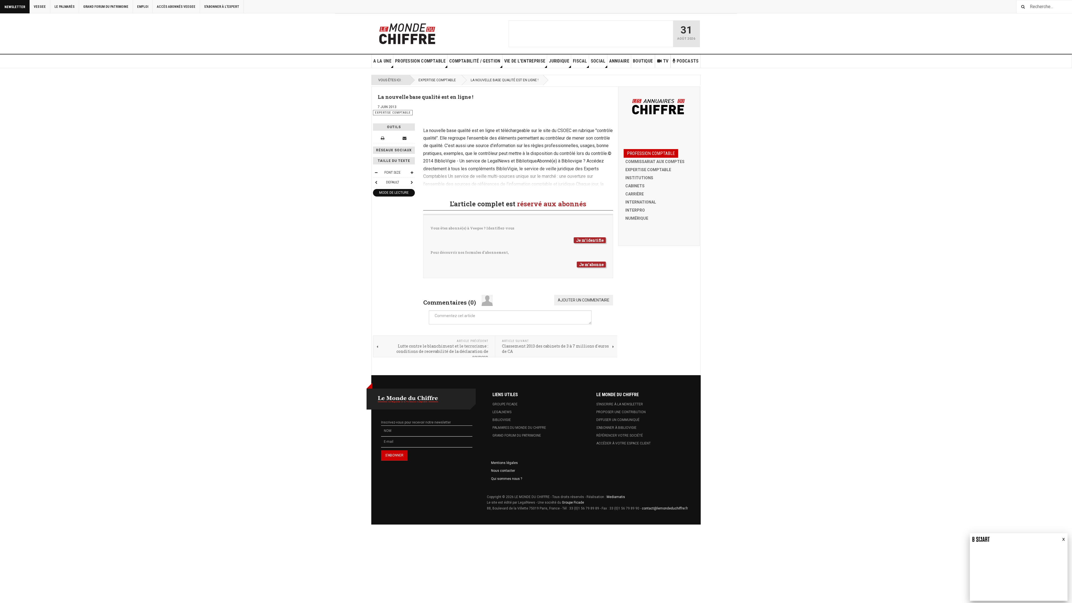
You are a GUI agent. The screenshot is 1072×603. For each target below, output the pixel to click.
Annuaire (619, 61)
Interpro (635, 210)
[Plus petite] (376, 172)
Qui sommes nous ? (506, 479)
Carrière (634, 194)
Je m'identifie (590, 240)
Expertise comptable (437, 80)
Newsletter (14, 7)
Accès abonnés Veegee (176, 7)
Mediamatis (616, 497)
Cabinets (635, 186)
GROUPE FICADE (505, 404)
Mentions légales (504, 463)
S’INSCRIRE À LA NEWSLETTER (619, 404)
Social (598, 61)
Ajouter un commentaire (583, 300)
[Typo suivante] (412, 182)
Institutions (639, 178)
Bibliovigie (501, 420)
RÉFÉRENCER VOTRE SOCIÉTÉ (619, 435)
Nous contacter (503, 471)
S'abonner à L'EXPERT (221, 7)
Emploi (142, 7)
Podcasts (687, 61)
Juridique (559, 61)
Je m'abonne (591, 264)
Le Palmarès (64, 7)
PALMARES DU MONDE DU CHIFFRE (519, 428)
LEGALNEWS (501, 412)
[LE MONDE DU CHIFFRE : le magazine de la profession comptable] (428, 32)
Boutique (643, 61)
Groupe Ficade (573, 502)
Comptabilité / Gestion (475, 61)
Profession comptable (420, 61)
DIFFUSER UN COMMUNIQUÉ (618, 420)
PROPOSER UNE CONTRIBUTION (621, 412)
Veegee (40, 7)
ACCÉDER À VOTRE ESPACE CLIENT (623, 443)
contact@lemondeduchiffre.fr (665, 508)
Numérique (636, 218)
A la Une (382, 61)
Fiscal (580, 61)
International (640, 202)
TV (666, 61)
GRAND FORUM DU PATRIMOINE (516, 435)
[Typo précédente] (376, 182)
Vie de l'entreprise (524, 61)
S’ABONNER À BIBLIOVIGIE (616, 428)
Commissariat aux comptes (655, 161)
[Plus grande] (412, 172)
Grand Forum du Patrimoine (105, 7)
